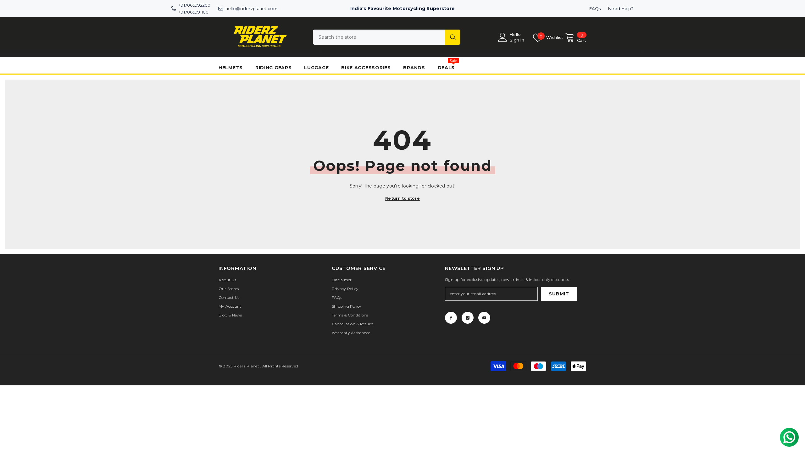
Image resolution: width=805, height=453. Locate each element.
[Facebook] (451, 318)
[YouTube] (484, 318)
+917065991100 (194, 11)
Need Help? (621, 8)
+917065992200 (195, 5)
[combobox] (379, 37)
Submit (559, 294)
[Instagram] (468, 318)
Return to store (402, 198)
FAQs (595, 8)
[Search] (386, 37)
